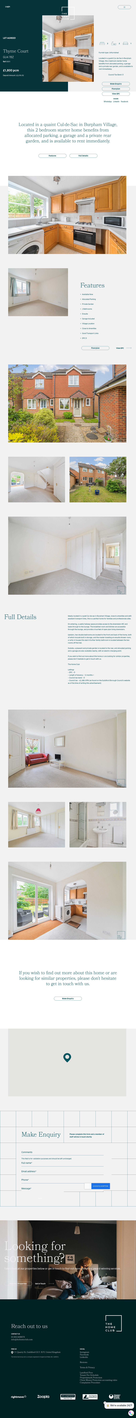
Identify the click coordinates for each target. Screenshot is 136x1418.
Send (40, 1198)
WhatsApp (108, 101)
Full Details (83, 156)
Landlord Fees (86, 1373)
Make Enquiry (116, 84)
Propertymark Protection (91, 1378)
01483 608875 (18, 1337)
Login (7, 6)
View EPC (116, 94)
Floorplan (116, 89)
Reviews (83, 1362)
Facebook (124, 101)
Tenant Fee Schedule (89, 1375)
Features (52, 156)
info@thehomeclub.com (22, 1340)
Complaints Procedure (90, 1383)
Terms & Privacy (87, 1367)
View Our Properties (18, 1284)
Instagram (84, 1352)
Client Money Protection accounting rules (98, 1380)
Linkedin (116, 101)
